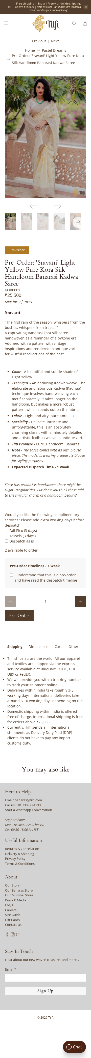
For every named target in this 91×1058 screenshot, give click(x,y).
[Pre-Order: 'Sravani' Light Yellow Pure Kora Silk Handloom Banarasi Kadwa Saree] (45, 137)
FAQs (9, 905)
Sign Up (45, 991)
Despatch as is (21, 541)
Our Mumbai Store (19, 895)
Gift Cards (12, 920)
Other (73, 646)
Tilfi (50, 1017)
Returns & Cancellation (22, 848)
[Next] (58, 206)
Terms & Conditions (20, 863)
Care (58, 646)
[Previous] (33, 206)
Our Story (12, 885)
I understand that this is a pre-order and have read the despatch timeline (45, 578)
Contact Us (13, 924)
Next (55, 41)
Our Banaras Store (19, 890)
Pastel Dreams (54, 50)
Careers (10, 910)
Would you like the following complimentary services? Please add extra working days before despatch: (44, 520)
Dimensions (39, 646)
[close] (85, 7)
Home (30, 50)
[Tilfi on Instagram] (13, 935)
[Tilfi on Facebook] (7, 935)
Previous (39, 41)
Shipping (14, 646)
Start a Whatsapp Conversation (28, 810)
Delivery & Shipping (19, 853)
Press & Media (15, 900)
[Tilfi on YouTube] (18, 935)
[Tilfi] (45, 23)
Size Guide (12, 914)
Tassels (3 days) (22, 535)
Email (10, 969)
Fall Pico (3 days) (23, 530)
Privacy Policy (15, 858)
